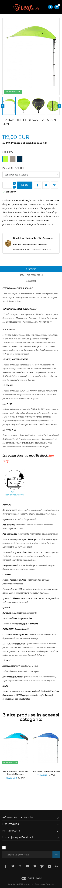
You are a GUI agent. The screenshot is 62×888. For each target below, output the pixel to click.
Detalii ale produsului (31, 275)
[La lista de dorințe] (16, 793)
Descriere (31, 269)
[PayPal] (38, 878)
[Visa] (31, 878)
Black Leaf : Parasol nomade (46, 771)
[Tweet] (46, 185)
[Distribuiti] (37, 185)
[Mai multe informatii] (26, 793)
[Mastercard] (24, 878)
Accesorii (31, 281)
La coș (24, 185)
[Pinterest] (54, 185)
